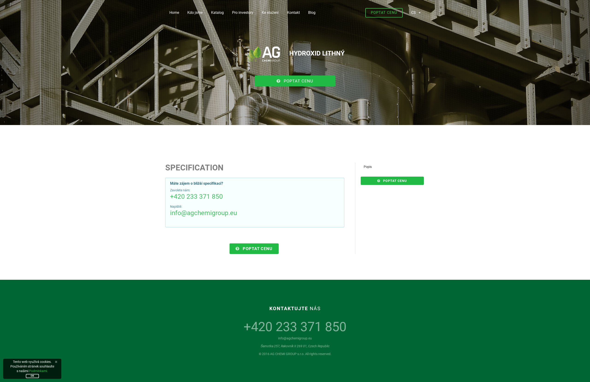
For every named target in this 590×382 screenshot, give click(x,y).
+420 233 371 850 (196, 196)
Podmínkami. (38, 371)
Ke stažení (270, 12)
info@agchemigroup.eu (203, 213)
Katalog (217, 12)
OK (32, 375)
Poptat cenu (384, 12)
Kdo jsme (195, 12)
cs (413, 12)
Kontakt (293, 12)
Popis (368, 167)
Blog (312, 12)
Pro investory (242, 12)
